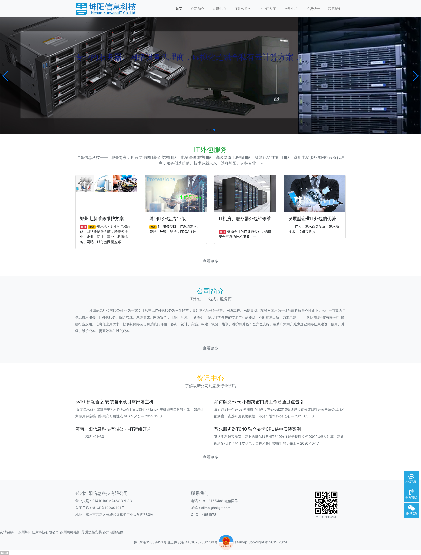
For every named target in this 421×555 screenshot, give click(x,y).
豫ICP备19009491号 (150, 542)
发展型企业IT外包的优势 (312, 218)
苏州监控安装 (91, 532)
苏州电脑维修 (113, 532)
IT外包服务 (242, 9)
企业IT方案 (267, 9)
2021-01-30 (89, 436)
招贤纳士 (313, 9)
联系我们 (335, 9)
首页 (179, 9)
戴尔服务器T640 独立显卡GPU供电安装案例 (257, 429)
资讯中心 (219, 9)
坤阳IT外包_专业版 (167, 218)
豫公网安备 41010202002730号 (192, 542)
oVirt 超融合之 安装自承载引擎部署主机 (114, 401)
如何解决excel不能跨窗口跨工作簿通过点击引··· (260, 401)
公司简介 (197, 9)
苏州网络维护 (70, 532)
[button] (5, 75)
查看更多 (210, 261)
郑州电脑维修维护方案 (102, 218)
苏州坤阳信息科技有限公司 (38, 532)
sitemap (241, 542)
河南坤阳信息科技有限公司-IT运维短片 (113, 429)
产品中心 (291, 9)
